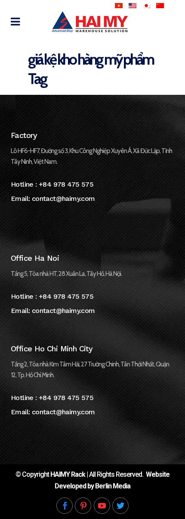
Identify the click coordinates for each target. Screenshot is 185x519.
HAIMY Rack (67, 474)
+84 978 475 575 (66, 184)
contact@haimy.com (63, 198)
